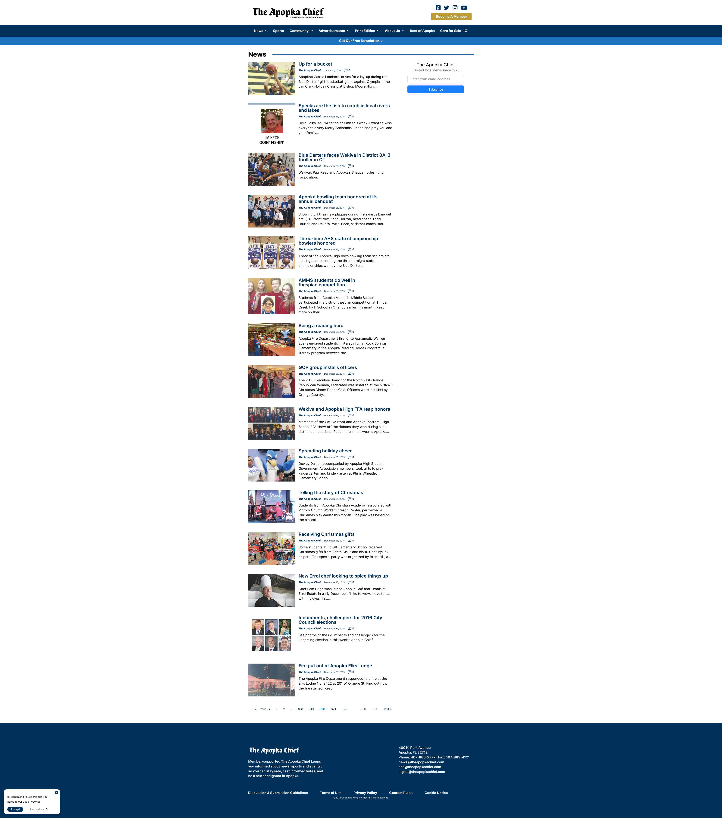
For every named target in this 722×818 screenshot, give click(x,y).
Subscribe (400, 412)
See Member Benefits (361, 445)
